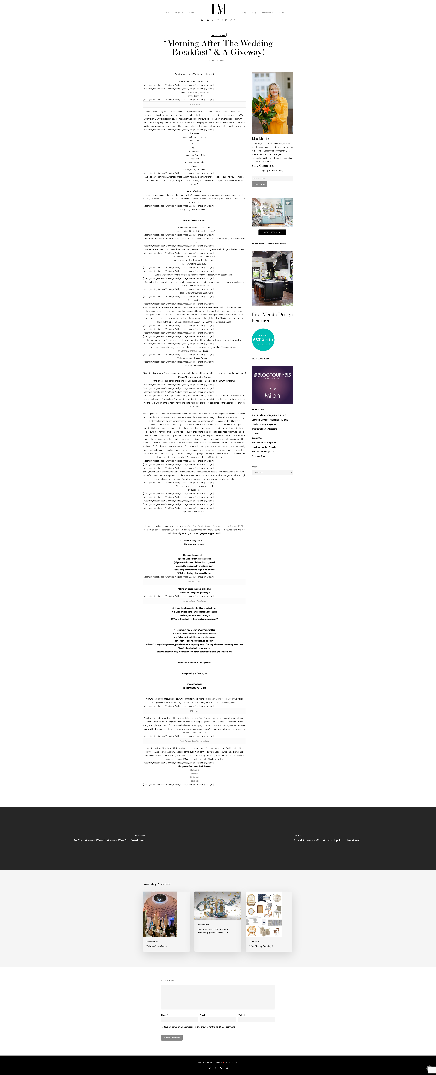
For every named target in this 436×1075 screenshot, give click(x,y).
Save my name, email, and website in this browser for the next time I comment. (199, 1027)
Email (203, 1015)
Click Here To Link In (194, 582)
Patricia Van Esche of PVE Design (219, 699)
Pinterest (194, 777)
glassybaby (185, 718)
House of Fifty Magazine (263, 451)
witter (195, 773)
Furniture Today (259, 456)
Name (164, 1015)
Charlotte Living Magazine (264, 424)
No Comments (218, 60)
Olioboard (210, 748)
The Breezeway (194, 104)
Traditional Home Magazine (264, 429)
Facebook (194, 781)
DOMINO (256, 433)
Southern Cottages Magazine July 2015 (270, 420)
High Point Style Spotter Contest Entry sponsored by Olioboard (211, 526)
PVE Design (194, 711)
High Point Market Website (264, 447)
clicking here (203, 559)
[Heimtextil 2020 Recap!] (166, 922)
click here (177, 340)
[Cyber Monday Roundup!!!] (269, 922)
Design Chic (257, 438)
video (209, 115)
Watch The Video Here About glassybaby (194, 741)
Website (242, 1015)
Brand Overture (232, 1062)
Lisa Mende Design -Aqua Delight (194, 601)
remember (204, 285)
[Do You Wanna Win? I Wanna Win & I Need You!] (109, 838)
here (212, 450)
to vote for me (161, 530)
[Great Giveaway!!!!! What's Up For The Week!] (327, 838)
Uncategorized (218, 35)
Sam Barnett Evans (226, 446)
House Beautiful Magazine (264, 442)
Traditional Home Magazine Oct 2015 (269, 415)
